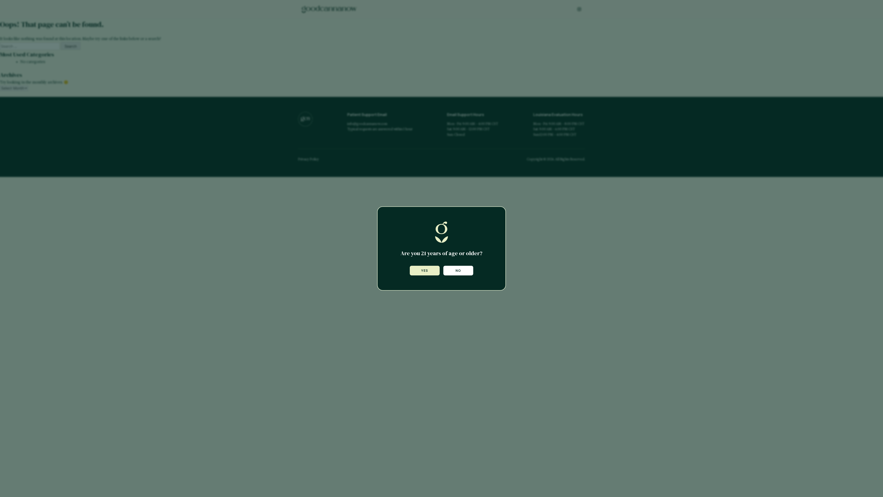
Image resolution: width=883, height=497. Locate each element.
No (458, 270)
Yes (424, 270)
